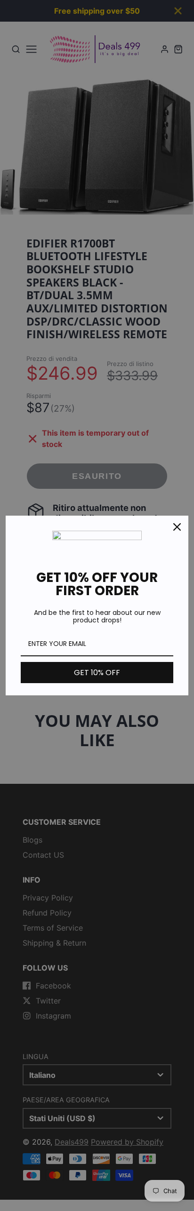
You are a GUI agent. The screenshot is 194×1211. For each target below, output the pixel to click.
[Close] (177, 527)
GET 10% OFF (97, 672)
